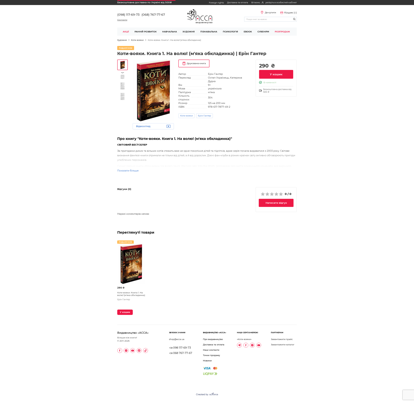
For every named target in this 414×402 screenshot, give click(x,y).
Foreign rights (216, 2)
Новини (207, 360)
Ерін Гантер (204, 115)
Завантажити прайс (282, 339)
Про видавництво (213, 339)
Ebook (248, 31)
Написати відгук (276, 202)
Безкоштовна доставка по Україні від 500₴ (144, 2)
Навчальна (169, 31)
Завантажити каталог (282, 344)
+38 (180, 347)
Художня (189, 31)
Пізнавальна (208, 31)
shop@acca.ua (176, 339)
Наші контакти (211, 350)
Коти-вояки (186, 115)
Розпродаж (282, 31)
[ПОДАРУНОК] (131, 264)
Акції (126, 31)
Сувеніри (263, 31)
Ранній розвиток (146, 31)
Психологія (230, 31)
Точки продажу (211, 355)
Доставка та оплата (237, 2)
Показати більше (128, 170)
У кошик (276, 74)
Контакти (122, 19)
